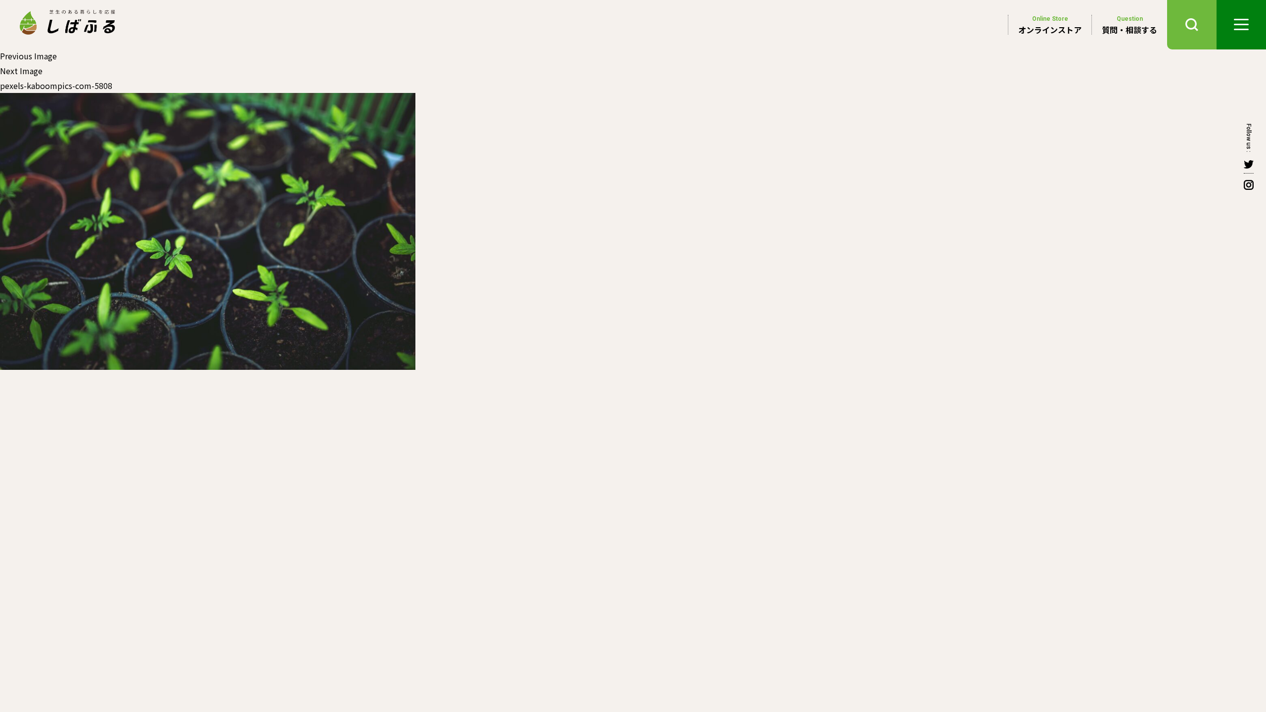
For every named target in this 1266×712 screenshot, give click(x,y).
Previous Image (28, 56)
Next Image (21, 71)
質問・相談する (1129, 25)
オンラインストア (1050, 25)
